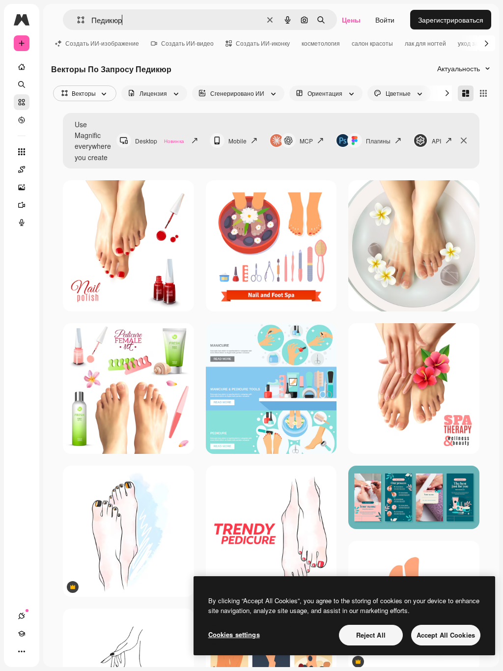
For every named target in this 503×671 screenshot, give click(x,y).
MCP (306, 141)
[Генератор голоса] (21, 222)
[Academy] (21, 634)
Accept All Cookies (446, 635)
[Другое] (21, 651)
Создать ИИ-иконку (263, 43)
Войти (384, 20)
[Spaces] (21, 169)
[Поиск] (21, 84)
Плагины (378, 141)
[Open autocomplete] (76, 20)
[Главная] (21, 67)
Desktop (159, 141)
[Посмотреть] (21, 120)
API (436, 141)
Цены (351, 20)
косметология (321, 43)
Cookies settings (234, 634)
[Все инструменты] (21, 152)
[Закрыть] (464, 140)
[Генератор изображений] (21, 187)
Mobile (237, 141)
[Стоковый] (21, 102)
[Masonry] (466, 93)
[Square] (483, 93)
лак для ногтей (425, 43)
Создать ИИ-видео (187, 43)
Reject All (371, 635)
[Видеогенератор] (21, 205)
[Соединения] (21, 616)
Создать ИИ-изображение (102, 43)
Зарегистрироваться (450, 20)
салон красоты (372, 43)
